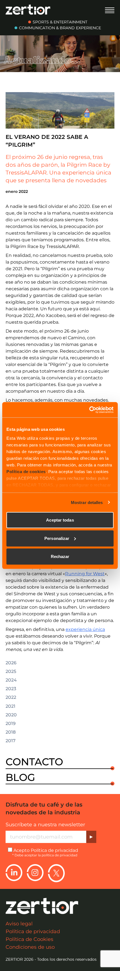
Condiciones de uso (30, 947)
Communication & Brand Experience (60, 27)
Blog (20, 777)
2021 (10, 706)
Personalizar (56, 538)
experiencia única (85, 629)
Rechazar (60, 556)
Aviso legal (19, 924)
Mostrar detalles (87, 502)
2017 (11, 741)
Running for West (85, 573)
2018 (11, 732)
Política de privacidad (54, 850)
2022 (11, 697)
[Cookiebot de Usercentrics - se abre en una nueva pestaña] (89, 409)
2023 (11, 689)
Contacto (34, 762)
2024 (11, 680)
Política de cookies (26, 471)
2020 (11, 715)
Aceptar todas (60, 520)
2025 (11, 671)
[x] (56, 873)
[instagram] (35, 873)
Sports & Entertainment (60, 21)
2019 (11, 723)
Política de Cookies (29, 939)
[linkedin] (14, 873)
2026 (11, 663)
